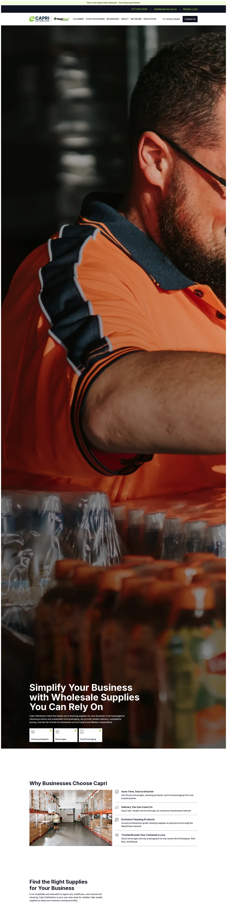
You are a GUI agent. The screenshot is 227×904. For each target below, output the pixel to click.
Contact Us (190, 19)
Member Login (190, 9)
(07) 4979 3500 (139, 9)
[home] (40, 19)
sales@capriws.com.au (165, 9)
